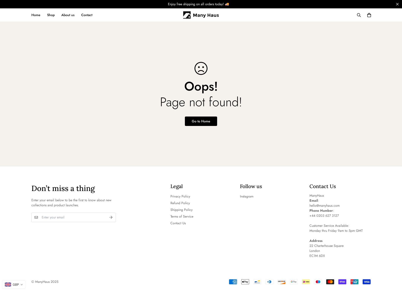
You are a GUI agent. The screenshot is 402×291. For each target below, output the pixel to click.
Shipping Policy (181, 209)
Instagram (246, 196)
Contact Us (178, 223)
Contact (86, 15)
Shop (51, 15)
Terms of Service (181, 216)
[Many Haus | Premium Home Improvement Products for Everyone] (201, 15)
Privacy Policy (180, 196)
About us (68, 15)
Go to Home (201, 121)
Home (35, 15)
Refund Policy (180, 203)
